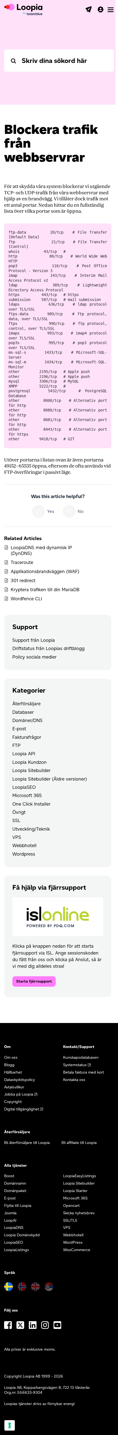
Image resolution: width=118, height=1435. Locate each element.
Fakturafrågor (26, 737)
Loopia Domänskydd (22, 1235)
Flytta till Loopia (17, 1205)
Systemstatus (75, 1065)
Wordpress (23, 854)
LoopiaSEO (24, 787)
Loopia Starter (75, 1190)
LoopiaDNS (13, 1227)
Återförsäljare (26, 703)
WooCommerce (76, 1250)
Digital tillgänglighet (21, 1109)
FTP (16, 745)
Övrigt (19, 812)
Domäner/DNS (27, 720)
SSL (16, 820)
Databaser (23, 712)
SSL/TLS (70, 1220)
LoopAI (10, 1220)
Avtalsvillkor (14, 1087)
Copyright (13, 1101)
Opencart (71, 1205)
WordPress (73, 1242)
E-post (19, 728)
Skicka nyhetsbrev (79, 1213)
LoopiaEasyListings (79, 1176)
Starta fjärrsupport (34, 981)
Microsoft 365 (27, 795)
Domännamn (15, 1183)
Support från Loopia (33, 640)
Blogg (9, 1065)
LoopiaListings (16, 1250)
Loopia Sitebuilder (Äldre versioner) (49, 779)
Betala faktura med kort (83, 1072)
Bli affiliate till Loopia (79, 1142)
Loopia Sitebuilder (31, 770)
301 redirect (23, 580)
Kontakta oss (74, 1079)
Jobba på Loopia (18, 1094)
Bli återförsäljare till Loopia (27, 1142)
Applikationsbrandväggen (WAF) (45, 571)
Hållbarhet (13, 1072)
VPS (16, 837)
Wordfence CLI (26, 598)
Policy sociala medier (34, 657)
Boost (9, 1176)
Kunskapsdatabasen (81, 1057)
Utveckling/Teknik (31, 829)
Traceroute (22, 562)
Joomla (10, 1213)
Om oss (11, 1057)
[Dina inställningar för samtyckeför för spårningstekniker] (9, 1425)
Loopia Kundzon (29, 762)
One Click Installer (31, 804)
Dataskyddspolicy (19, 1079)
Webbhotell (24, 845)
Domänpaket (15, 1190)
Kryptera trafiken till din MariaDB (45, 589)
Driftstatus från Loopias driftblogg (48, 648)
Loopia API (23, 753)
